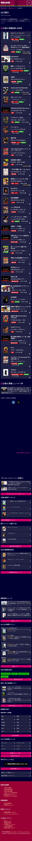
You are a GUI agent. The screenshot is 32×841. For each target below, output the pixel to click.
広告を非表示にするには (23, 452)
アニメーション (20, 742)
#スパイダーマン (5, 673)
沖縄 (18, 731)
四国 (18, 728)
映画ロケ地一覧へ (15, 756)
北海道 (3, 722)
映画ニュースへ (15, 620)
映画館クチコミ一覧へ (15, 753)
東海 (18, 719)
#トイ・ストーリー (23, 673)
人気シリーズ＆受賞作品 (10, 792)
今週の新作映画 (8, 789)
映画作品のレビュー (9, 794)
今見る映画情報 (8, 826)
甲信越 (3, 725)
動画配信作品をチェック (15, 572)
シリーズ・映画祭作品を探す (15, 679)
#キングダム (4, 676)
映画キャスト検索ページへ (8, 772)
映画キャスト (12, 8)
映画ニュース (7, 821)
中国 (2, 728)
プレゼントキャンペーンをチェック (15, 494)
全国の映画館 (7, 803)
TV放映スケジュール (9, 824)
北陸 (18, 725)
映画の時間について (15, 768)
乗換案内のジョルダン (11, 831)
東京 (2, 716)
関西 (2, 719)
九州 (2, 731)
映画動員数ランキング (10, 812)
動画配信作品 (7, 822)
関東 (18, 716)
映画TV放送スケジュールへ (15, 705)
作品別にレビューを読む (10, 796)
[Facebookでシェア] (13, 402)
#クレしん (13, 673)
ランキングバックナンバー (11, 813)
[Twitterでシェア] (18, 402)
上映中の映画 (7, 787)
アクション (4, 742)
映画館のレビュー (9, 805)
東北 (18, 722)
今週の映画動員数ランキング (8, 520)
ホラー (18, 748)
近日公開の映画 (8, 791)
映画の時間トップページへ (8, 775)
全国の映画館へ (15, 735)
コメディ (3, 748)
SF (2, 746)
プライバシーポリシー (24, 831)
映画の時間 (4, 8)
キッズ (18, 746)
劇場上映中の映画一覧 (15, 546)
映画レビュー (15, 666)
